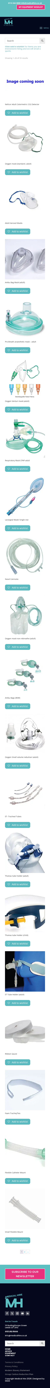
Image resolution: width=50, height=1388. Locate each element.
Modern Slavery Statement (17, 1370)
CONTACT (10, 1355)
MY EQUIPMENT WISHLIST (31, 7)
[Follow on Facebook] (7, 1313)
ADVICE (8, 1351)
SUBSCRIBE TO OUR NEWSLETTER (25, 1274)
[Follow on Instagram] (17, 1313)
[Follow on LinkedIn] (28, 1313)
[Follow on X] (12, 1313)
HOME (8, 1349)
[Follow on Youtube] (22, 1313)
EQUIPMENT (10, 1353)
